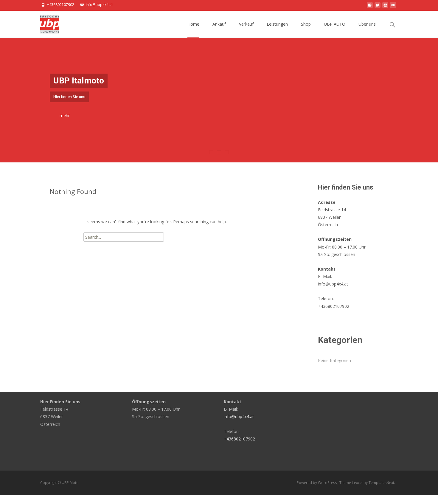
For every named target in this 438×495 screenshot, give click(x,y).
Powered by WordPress (317, 482)
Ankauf (219, 24)
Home (193, 24)
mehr (65, 115)
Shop (306, 24)
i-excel (358, 482)
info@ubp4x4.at (99, 4)
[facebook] (370, 7)
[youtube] (393, 7)
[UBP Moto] (45, 23)
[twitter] (377, 7)
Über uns (367, 24)
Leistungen (277, 24)
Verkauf (246, 24)
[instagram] (385, 7)
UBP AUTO (334, 24)
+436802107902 (60, 4)
